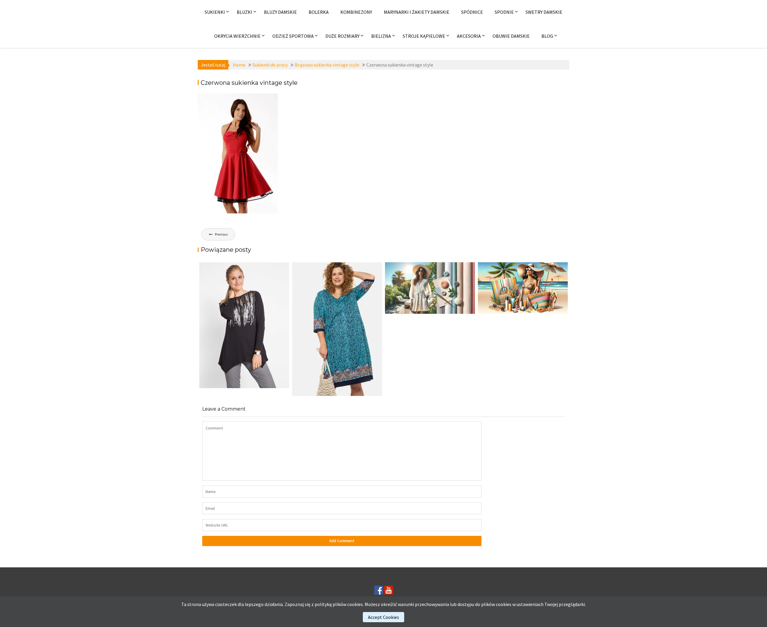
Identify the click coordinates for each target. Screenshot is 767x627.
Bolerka (319, 12)
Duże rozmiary (342, 36)
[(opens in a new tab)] (337, 329)
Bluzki (244, 12)
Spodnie (504, 12)
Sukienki (215, 12)
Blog (547, 36)
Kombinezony (356, 12)
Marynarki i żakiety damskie (416, 12)
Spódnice (472, 12)
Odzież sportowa (293, 36)
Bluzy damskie (280, 12)
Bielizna (381, 36)
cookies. (355, 604)
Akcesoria (469, 36)
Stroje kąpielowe (424, 36)
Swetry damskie (544, 12)
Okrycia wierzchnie (237, 36)
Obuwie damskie (511, 36)
